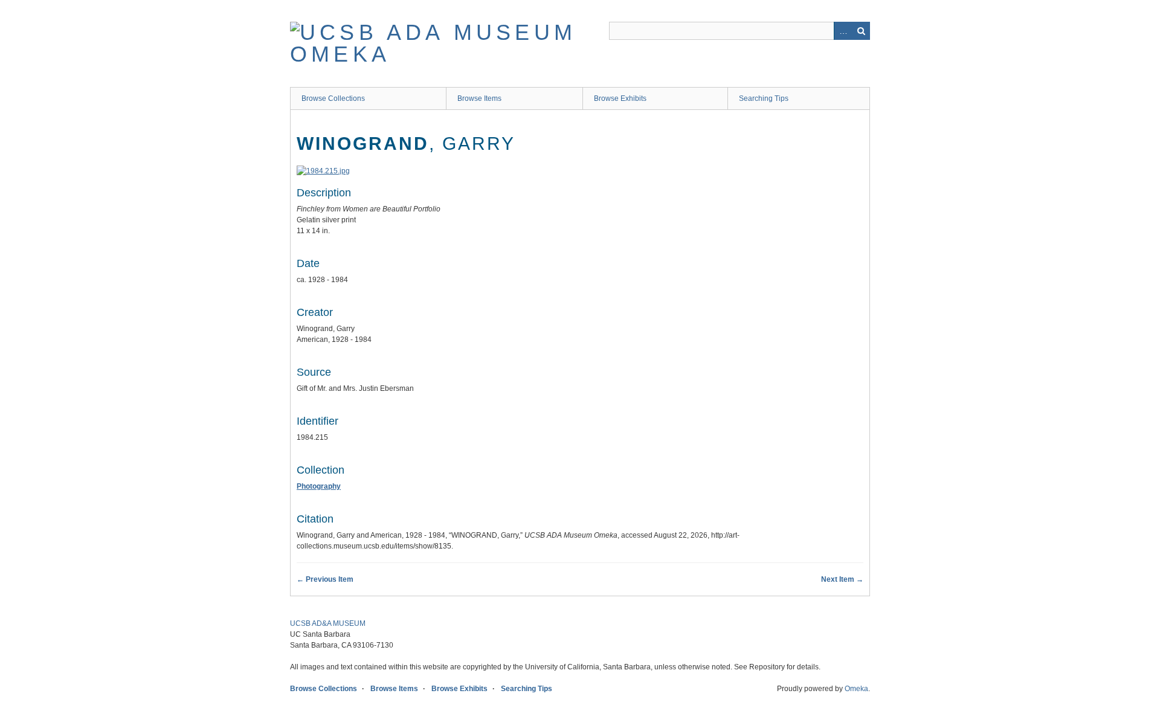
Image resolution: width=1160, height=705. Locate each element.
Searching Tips (763, 98)
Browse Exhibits (620, 98)
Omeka (856, 688)
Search (861, 31)
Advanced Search (843, 31)
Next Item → (842, 579)
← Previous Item (325, 579)
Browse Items (479, 98)
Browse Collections (333, 98)
